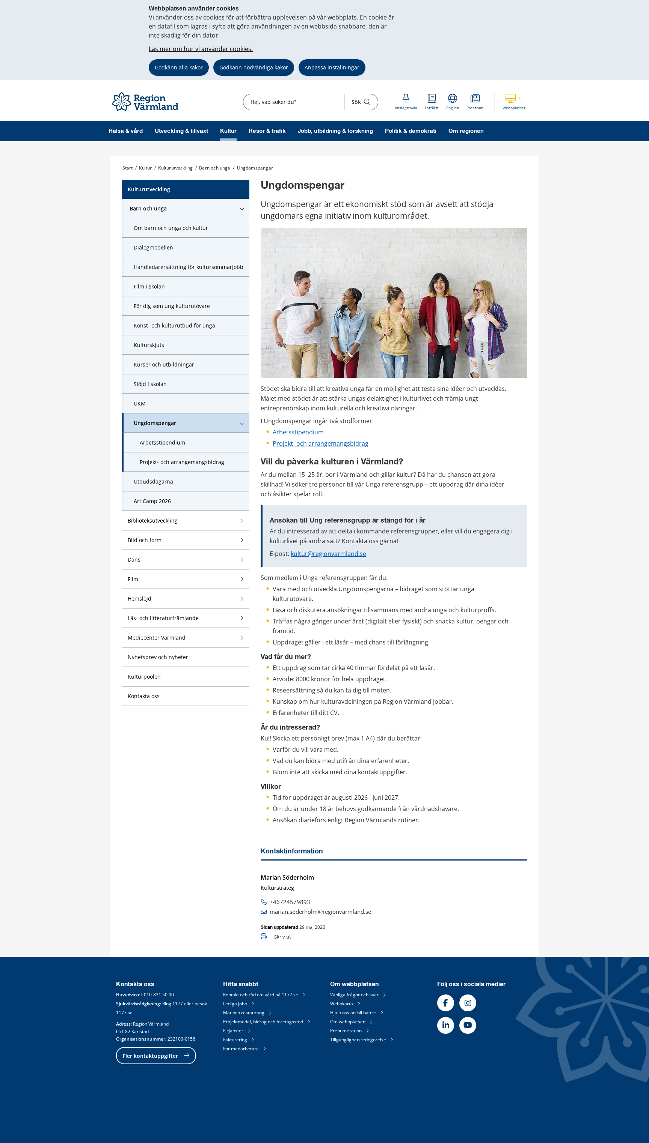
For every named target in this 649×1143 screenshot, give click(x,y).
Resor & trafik (267, 131)
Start (127, 168)
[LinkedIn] (445, 1025)
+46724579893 (290, 902)
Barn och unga (214, 168)
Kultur (228, 131)
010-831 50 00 (159, 994)
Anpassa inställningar (332, 67)
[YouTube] (467, 1025)
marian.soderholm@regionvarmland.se (320, 911)
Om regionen (466, 131)
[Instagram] (467, 1002)
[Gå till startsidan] (148, 111)
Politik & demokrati (410, 131)
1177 (177, 1003)
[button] (514, 102)
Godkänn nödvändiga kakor (253, 67)
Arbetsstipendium (298, 432)
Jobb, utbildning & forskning (335, 131)
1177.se (124, 1012)
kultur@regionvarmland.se (328, 554)
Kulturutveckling (175, 168)
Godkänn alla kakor (179, 67)
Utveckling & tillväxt (181, 131)
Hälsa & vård (126, 131)
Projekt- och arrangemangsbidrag (320, 443)
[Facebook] (445, 1002)
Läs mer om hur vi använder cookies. (201, 49)
